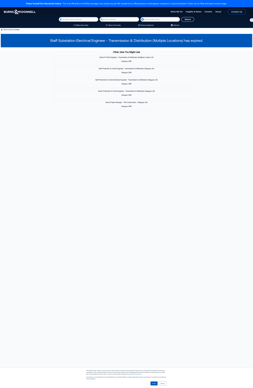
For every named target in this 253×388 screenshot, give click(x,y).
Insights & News (193, 11)
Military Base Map (82, 25)
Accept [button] (154, 383)
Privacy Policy (137, 374)
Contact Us (236, 12)
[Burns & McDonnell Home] (20, 11)
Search (188, 19)
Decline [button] (162, 383)
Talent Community (114, 25)
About (218, 11)
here (224, 3)
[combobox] (78, 19)
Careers (208, 11)
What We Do (177, 11)
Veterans (176, 25)
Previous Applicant (147, 25)
